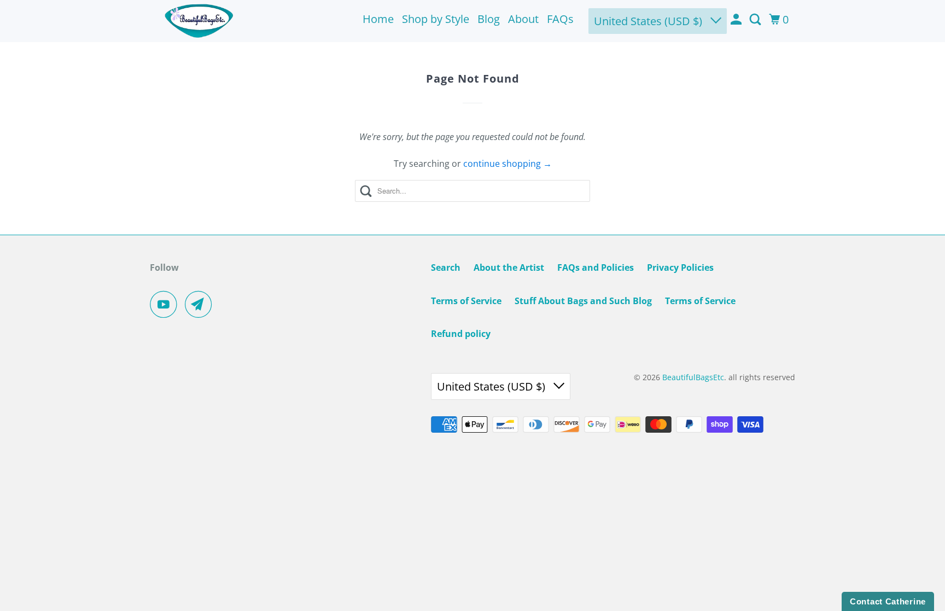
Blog (488, 18)
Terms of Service (466, 301)
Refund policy (461, 334)
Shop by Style (435, 18)
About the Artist (509, 267)
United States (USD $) (649, 21)
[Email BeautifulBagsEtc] (201, 304)
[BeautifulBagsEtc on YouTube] (166, 304)
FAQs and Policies (595, 267)
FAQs (560, 18)
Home (378, 18)
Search (445, 267)
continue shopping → (507, 164)
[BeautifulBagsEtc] (199, 21)
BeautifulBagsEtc (693, 377)
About (523, 18)
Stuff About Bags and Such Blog (583, 301)
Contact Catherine (888, 601)
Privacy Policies (680, 267)
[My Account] (737, 19)
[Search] (756, 19)
